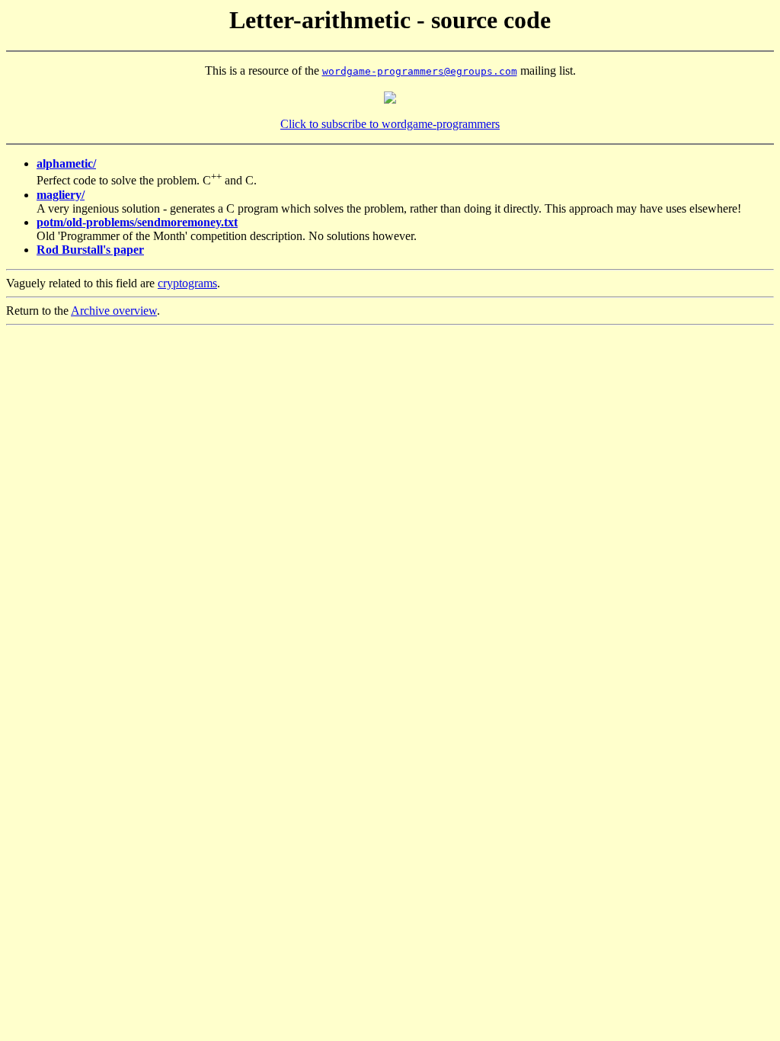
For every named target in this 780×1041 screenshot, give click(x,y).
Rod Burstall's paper (90, 249)
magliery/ (61, 194)
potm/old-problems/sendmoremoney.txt (137, 222)
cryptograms (187, 283)
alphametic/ (66, 163)
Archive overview (114, 310)
